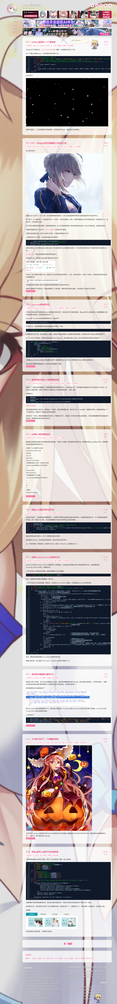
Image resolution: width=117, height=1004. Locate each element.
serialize (55, 308)
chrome (96, 976)
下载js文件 (30, 254)
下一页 (70, 944)
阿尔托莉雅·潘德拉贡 (84, 976)
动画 (56, 742)
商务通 (43, 678)
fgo (38, 45)
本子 (71, 976)
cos (101, 978)
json (47, 383)
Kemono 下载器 (80, 958)
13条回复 (68, 383)
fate (78, 976)
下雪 (55, 45)
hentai (72, 967)
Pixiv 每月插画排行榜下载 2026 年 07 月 (36, 981)
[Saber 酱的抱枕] (12, 8)
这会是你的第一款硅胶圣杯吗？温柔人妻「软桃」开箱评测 (42, 989)
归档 (15, 46)
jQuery (48, 45)
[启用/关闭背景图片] (97, 5)
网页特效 (59, 45)
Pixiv (15, 39)
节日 (67, 742)
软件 (15, 25)
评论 (65, 146)
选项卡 (44, 855)
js (51, 45)
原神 (74, 976)
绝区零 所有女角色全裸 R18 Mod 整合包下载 (38, 972)
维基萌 (27, 958)
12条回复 (76, 742)
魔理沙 (70, 742)
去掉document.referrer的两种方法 (46, 557)
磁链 (105, 967)
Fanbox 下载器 (68, 958)
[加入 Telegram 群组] (92, 6)
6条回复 (49, 678)
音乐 (63, 383)
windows (95, 978)
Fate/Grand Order (80, 974)
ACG (15, 18)
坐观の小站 (41, 958)
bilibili (34, 45)
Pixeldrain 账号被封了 (99, 993)
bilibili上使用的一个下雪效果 (44, 42)
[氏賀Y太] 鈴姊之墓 (100, 996)
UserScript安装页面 (49, 230)
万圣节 (48, 742)
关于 (15, 49)
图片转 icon (89, 958)
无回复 (64, 45)
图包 (105, 974)
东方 (52, 742)
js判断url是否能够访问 (41, 434)
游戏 (15, 28)
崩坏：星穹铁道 (101, 976)
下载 (70, 971)
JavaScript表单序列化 (41, 305)
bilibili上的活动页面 (47, 50)
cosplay (101, 974)
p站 (50, 513)
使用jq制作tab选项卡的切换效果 (45, 852)
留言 (15, 51)
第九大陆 (87, 974)
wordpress (94, 974)
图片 (95, 967)
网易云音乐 (57, 383)
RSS (15, 36)
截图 (106, 978)
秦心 (60, 742)
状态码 (51, 438)
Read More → (30, 291)
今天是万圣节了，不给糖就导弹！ (46, 739)
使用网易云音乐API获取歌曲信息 (45, 380)
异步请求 (52, 383)
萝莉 (93, 976)
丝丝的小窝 (50, 958)
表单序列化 (61, 308)
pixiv (47, 513)
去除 (55, 560)
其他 (15, 32)
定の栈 (34, 958)
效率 (62, 146)
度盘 (91, 971)
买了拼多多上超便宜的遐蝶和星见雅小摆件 (37, 987)
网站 (63, 742)
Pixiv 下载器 (58, 958)
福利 (78, 967)
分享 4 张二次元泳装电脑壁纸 (33, 995)
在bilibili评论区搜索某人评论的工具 (51, 143)
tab (41, 855)
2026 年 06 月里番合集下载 (32, 992)
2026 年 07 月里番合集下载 (32, 975)
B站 (38, 146)
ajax (34, 308)
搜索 (58, 146)
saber (87, 971)
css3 (37, 742)
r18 (90, 967)
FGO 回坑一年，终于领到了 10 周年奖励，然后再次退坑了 (42, 984)
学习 (15, 22)
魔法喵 (15, 44)
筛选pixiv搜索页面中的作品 (43, 510)
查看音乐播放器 (31, 406)
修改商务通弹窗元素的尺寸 (43, 674)
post (51, 308)
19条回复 (70, 146)
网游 (71, 974)
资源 (84, 967)
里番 (95, 971)
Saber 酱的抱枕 (31, 5)
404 (34, 438)
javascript (42, 45)
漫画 (103, 978)
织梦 (90, 976)
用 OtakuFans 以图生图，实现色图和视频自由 (38, 978)
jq (33, 678)
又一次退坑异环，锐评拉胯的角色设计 (36, 998)
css (34, 742)
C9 (73, 974)
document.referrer (37, 560)
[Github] (101, 6)
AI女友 (15, 41)
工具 (55, 146)
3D (104, 971)
